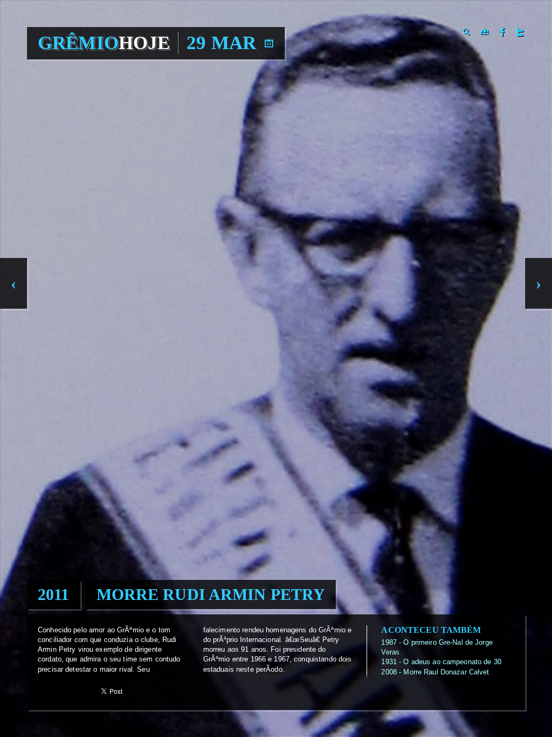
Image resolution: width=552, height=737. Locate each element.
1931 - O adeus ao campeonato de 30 (441, 662)
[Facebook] (502, 32)
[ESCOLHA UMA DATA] (269, 43)
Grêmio (104, 42)
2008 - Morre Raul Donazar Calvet (435, 672)
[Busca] (467, 32)
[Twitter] (520, 32)
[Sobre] (484, 32)
